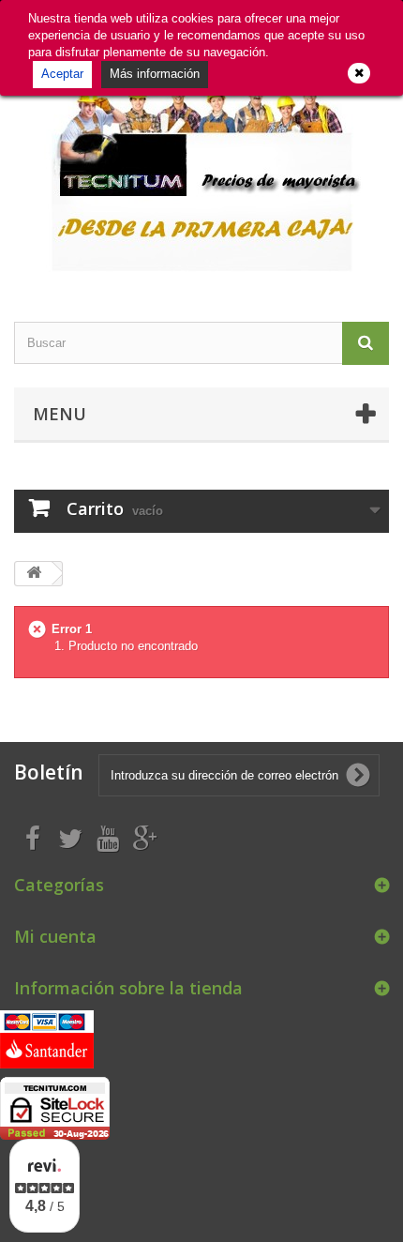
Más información (155, 74)
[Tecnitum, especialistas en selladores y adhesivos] (201, 172)
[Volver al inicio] (34, 573)
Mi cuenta (55, 936)
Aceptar (62, 74)
